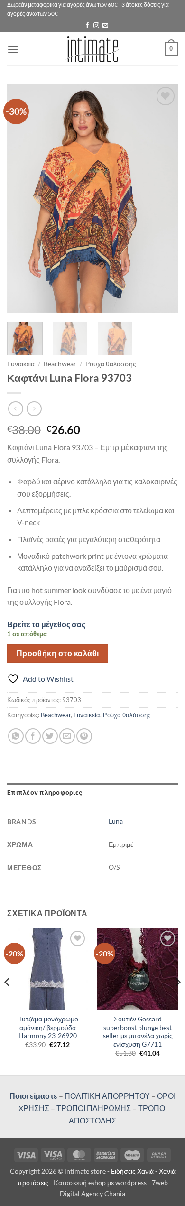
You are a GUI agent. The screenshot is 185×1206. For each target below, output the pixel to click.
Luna (116, 821)
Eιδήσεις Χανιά (133, 1171)
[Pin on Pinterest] (84, 736)
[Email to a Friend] (67, 736)
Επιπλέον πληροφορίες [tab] (44, 792)
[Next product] (15, 408)
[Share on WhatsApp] (16, 736)
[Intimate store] (93, 49)
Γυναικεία (21, 364)
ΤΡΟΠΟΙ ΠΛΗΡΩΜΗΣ (93, 1108)
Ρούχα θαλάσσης (110, 364)
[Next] (162, 199)
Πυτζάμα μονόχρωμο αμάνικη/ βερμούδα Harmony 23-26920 (47, 1027)
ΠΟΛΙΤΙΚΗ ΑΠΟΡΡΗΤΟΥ (107, 1095)
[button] (12, 49)
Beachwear (60, 364)
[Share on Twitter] (50, 736)
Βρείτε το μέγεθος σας (46, 624)
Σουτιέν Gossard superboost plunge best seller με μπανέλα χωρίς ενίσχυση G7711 (138, 1031)
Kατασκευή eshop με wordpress (100, 1182)
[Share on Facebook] (33, 736)
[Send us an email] (105, 25)
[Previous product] (34, 408)
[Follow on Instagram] (96, 25)
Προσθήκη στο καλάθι (58, 653)
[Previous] (22, 199)
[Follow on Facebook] (87, 25)
